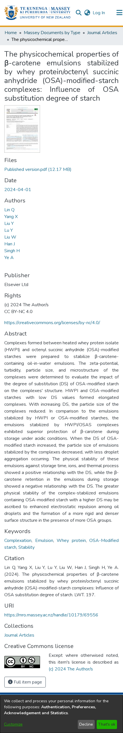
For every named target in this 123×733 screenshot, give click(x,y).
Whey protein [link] (71, 540)
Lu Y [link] (8, 230)
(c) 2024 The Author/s (71, 669)
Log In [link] (99, 13)
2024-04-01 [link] (17, 190)
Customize (13, 724)
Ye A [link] (9, 257)
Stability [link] (26, 547)
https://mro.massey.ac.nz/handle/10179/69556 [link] (51, 615)
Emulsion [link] (44, 540)
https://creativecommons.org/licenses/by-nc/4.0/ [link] (52, 323)
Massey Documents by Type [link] (52, 33)
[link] (38, 169)
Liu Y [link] (9, 223)
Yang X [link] (11, 217)
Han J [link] (9, 244)
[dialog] (61, 714)
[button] (37, 13)
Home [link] (11, 33)
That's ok (106, 724)
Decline (86, 724)
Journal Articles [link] (102, 33)
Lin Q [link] (9, 210)
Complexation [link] (17, 540)
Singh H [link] (12, 251)
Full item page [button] (27, 682)
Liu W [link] (10, 237)
